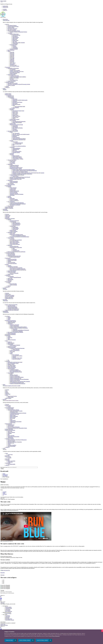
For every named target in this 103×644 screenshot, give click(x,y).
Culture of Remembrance (14, 350)
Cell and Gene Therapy (12, 159)
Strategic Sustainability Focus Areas (16, 71)
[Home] (2, 16)
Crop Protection (13, 221)
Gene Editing (12, 163)
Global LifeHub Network (15, 257)
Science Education (15, 349)
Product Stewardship (11, 272)
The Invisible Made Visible (20, 106)
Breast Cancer (15, 111)
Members (14, 45)
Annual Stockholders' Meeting (13, 409)
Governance (7, 361)
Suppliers (9, 265)
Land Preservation (15, 250)
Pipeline (11, 140)
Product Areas (8, 294)
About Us (7, 24)
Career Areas (10, 454)
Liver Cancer (14, 113)
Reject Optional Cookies (24, 640)
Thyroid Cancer (15, 117)
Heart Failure (14, 103)
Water (13, 248)
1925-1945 (12, 55)
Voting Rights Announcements (13, 436)
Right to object (13, 417)
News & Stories (11, 183)
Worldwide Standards (19, 142)
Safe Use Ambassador (14, 273)
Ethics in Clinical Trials (16, 143)
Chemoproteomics (15, 149)
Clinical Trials (15, 141)
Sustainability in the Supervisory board (15, 362)
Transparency (10, 180)
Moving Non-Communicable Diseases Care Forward (20, 177)
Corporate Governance (9, 438)
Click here (2, 602)
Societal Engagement (12, 347)
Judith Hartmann (15, 37)
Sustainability (10, 164)
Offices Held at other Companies (18, 42)
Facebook (5, 494)
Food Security (8, 258)
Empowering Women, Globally (16, 168)
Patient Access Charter (14, 166)
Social (6, 340)
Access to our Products (12, 346)
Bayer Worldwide (11, 50)
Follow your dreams (11, 460)
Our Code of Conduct (12, 29)
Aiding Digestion (13, 187)
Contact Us (5, 10)
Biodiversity (10, 245)
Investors (4, 399)
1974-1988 (12, 58)
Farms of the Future (11, 253)
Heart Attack (14, 99)
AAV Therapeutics (15, 133)
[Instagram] (0, 600)
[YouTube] (1, 598)
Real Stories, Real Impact (12, 28)
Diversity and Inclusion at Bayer (14, 30)
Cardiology (12, 97)
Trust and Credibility (14, 199)
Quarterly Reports (11, 424)
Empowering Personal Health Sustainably (18, 203)
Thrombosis (14, 101)
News (6, 390)
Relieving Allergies (13, 192)
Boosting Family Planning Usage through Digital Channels (23, 169)
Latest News (7, 616)
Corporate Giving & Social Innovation (17, 348)
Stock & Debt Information (10, 430)
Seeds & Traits (12, 226)
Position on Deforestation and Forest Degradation (19, 379)
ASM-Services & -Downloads (15, 421)
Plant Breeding (15, 229)
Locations (5, 9)
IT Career (9, 457)
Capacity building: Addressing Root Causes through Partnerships (24, 170)
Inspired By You (11, 95)
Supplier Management (12, 367)
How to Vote (12, 418)
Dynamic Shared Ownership (13, 26)
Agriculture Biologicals (14, 220)
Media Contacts (8, 398)
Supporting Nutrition (14, 193)
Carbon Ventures (11, 237)
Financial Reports (8, 423)
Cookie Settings (9, 640)
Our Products (7, 610)
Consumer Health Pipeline (13, 307)
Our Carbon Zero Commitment (16, 239)
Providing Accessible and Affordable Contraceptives (22, 173)
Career (4, 448)
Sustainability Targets (12, 232)
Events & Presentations (9, 407)
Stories (6, 391)
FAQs (11, 419)
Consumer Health (8, 608)
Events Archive (10, 397)
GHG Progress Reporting (15, 244)
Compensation (15, 43)
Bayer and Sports (15, 354)
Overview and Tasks (16, 35)
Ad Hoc (9, 406)
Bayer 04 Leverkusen (16, 358)
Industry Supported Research (15, 277)
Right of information (14, 416)
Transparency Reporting (14, 324)
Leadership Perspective (14, 165)
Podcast (9, 285)
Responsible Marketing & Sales (16, 371)
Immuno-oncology (15, 155)
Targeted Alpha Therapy (17, 156)
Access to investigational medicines (19, 146)
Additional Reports (11, 322)
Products (9, 196)
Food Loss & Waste (11, 262)
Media (4, 384)
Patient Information (11, 184)
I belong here (10, 462)
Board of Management (14, 34)
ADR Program (10, 437)
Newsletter (7, 617)
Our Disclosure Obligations (17, 331)
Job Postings (7, 615)
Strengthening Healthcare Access (16, 167)
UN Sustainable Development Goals (17, 382)
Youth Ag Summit (13, 284)
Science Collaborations (14, 325)
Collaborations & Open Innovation (14, 255)
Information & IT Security (12, 83)
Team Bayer (10, 32)
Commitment (14, 329)
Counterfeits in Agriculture (13, 266)
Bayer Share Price (8, 618)
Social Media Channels (9, 619)
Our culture (7, 455)
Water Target (12, 233)
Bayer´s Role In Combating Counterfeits (17, 268)
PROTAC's (14, 150)
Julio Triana (14, 41)
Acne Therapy (15, 130)
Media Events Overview (12, 396)
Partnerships (12, 198)
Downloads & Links (14, 79)
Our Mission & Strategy (12, 25)
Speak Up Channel (11, 85)
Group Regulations (11, 368)
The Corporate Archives (14, 66)
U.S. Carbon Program (14, 241)
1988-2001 (12, 59)
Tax (8, 360)
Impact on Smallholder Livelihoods (19, 235)
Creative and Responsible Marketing (17, 202)
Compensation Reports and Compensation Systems (17, 428)
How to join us (8, 456)
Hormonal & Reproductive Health (16, 124)
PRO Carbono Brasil (14, 243)
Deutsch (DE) (5, 7)
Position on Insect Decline (15, 380)
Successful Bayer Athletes (17, 355)
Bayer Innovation (13, 283)
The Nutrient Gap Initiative (15, 204)
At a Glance (7, 316)
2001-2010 (12, 60)
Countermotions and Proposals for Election (18, 413)
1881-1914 (12, 53)
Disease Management (16, 223)
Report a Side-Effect (9, 297)
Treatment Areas (11, 96)
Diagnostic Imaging (16, 152)
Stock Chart (10, 431)
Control (9, 444)
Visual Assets (7, 394)
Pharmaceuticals (8, 94)
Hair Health (12, 195)
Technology (12, 147)
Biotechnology (15, 227)
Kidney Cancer (15, 112)
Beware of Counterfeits (9, 296)
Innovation (10, 197)
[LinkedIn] (0, 599)
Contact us (7, 465)
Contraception (15, 125)
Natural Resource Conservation (16, 247)
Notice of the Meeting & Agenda (16, 410)
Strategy (9, 317)
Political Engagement (12, 333)
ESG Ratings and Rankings (10, 334)
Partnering (12, 153)
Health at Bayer (8, 93)
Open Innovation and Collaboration (12, 310)
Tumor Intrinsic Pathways (17, 157)
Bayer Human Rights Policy (15, 370)
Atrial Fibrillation (15, 107)
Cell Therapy (12, 162)
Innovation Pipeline (11, 254)
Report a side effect (4, 625)
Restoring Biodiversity (14, 246)
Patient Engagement (14, 182)
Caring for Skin (13, 188)
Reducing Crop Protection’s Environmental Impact (19, 236)
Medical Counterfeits (9, 208)
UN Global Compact (11, 365)
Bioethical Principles (14, 375)
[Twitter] (0, 597)
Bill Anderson (15, 36)
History (9, 51)
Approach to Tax (11, 442)
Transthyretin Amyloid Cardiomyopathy (19, 100)
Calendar (7, 86)
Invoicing (12, 78)
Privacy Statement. (56, 636)
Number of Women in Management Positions (18, 31)
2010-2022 (12, 61)
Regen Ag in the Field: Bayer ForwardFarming (16, 251)
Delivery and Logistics (14, 77)
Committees (14, 46)
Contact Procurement (12, 81)
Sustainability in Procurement (13, 68)
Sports (11, 353)
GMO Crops (10, 278)
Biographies (12, 63)
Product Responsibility (12, 270)
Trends (11, 132)
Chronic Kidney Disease (14, 119)
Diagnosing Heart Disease (17, 102)
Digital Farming (13, 230)
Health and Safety (11, 342)
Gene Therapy (12, 161)
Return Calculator (11, 435)
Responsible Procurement (15, 72)
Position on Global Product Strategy (17, 377)
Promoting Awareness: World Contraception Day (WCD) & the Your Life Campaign (28, 172)
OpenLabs (10, 280)
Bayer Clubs (12, 351)
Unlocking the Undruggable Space (18, 139)
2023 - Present (12, 62)
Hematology (12, 108)
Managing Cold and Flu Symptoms (16, 194)
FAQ (13, 144)
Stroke (13, 105)
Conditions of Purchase (14, 75)
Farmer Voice (7, 215)
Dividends (10, 433)
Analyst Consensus (11, 432)
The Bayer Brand (11, 27)
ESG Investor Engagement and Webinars (15, 332)
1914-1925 (12, 54)
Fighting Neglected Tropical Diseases (17, 174)
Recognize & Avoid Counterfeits (16, 267)
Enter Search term (3, 467)
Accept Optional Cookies (42, 640)
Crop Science (7, 609)
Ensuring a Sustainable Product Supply (17, 178)
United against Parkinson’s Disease (19, 138)
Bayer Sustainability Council (13, 363)
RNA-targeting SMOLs (16, 151)
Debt (8, 434)
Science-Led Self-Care (14, 200)
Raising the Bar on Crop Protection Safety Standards (20, 381)
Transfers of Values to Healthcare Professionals (19, 327)
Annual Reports (11, 425)
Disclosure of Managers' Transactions (15, 441)
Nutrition (9, 261)
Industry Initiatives (13, 73)
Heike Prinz (14, 39)
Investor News (8, 405)
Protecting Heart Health (14, 190)
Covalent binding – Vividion (17, 158)
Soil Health (14, 249)
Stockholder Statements (14, 414)
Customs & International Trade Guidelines (18, 76)
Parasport (14, 356)
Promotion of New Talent (17, 357)
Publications (7, 216)
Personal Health (8, 185)
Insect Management (16, 224)
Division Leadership (14, 48)
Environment (7, 335)
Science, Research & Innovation (11, 304)
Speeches (7, 392)
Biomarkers (14, 136)
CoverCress (12, 238)
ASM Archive (12, 422)
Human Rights (10, 344)
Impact (9, 319)
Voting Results (12, 420)
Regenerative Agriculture (10, 218)
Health (4, 88)
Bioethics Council (11, 364)
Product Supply (10, 274)
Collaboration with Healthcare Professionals (20, 330)
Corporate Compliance (9, 82)
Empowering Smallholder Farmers (16, 234)
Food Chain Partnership (12, 263)
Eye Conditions (13, 120)
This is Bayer (5, 19)
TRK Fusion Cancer (16, 116)
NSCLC (14, 118)
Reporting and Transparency (10, 320)
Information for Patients (9, 295)
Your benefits (7, 463)
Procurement (7, 67)
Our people (7, 459)
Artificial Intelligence (16, 148)
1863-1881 (12, 52)
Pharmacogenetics (15, 135)
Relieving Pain (13, 189)
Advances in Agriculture (9, 252)
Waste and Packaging (12, 339)
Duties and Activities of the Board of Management (17, 439)
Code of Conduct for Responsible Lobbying (18, 326)
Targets (9, 318)
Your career (7, 458)
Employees (10, 341)
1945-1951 (12, 56)
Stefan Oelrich (15, 38)
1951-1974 (12, 57)
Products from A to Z (9, 298)
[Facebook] (0, 596)
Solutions (9, 186)
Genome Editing (15, 228)
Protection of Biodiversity (15, 376)
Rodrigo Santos (15, 40)
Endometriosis (15, 126)
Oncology (12, 109)
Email (4, 492)
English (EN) (5, 6)
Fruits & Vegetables (13, 231)
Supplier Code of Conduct (15, 70)
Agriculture (5, 209)
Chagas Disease (15, 176)
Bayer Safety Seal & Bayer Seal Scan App (18, 269)
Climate (9, 336)
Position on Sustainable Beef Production (17, 383)
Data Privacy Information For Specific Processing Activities (19, 84)
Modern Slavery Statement (15, 345)
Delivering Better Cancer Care (15, 179)
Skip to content (3, 0)
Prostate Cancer (15, 115)
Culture (11, 352)
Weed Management (16, 222)
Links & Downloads (11, 446)
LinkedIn (4, 491)
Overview (7, 214)
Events (9, 282)
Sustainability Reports (12, 321)
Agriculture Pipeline (11, 305)
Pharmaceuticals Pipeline (12, 306)
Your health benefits (11, 464)
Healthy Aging (13, 123)
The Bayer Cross (13, 65)
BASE (11, 373)
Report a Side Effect (9, 207)
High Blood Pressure (16, 104)
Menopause (14, 128)
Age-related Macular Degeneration (18, 121)
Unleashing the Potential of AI (13, 308)
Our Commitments (11, 201)
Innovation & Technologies (13, 131)
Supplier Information (11, 74)
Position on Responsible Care (15, 378)
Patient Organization (14, 181)
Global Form (2, 624)
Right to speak (12, 415)
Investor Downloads (9, 429)
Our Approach (12, 69)
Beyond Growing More (12, 259)
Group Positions (11, 372)
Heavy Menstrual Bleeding (17, 127)
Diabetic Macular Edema (17, 122)
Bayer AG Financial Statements (13, 426)
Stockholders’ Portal (14, 411)
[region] (51, 637)
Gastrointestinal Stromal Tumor (18, 110)
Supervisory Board (13, 44)
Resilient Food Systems (12, 260)
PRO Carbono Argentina (14, 242)
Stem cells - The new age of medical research (20, 134)
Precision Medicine (16, 137)
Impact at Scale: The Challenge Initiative (20, 171)
